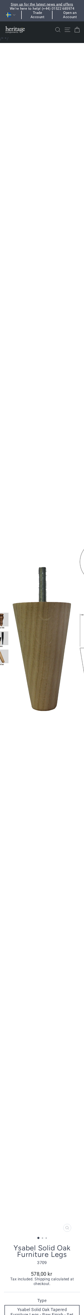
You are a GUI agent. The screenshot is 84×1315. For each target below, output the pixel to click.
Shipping (42, 1279)
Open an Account (70, 15)
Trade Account (37, 15)
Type (42, 1300)
